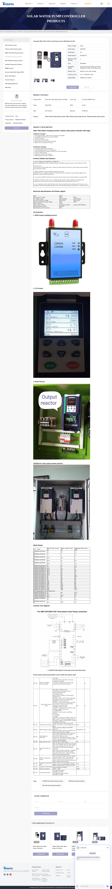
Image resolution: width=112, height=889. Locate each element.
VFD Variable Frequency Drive (14, 60)
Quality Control (60, 872)
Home (2, 31)
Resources (52, 3)
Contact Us (74, 3)
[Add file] (77, 886)
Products (40, 3)
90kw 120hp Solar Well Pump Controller (39, 847)
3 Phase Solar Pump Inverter (13, 49)
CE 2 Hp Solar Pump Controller (51, 785)
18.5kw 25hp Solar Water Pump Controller (59, 847)
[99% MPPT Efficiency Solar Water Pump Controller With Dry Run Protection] (99, 833)
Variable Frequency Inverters (13, 64)
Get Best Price (72, 87)
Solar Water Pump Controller (14, 31)
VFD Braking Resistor (11, 83)
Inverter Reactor (10, 79)
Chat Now (88, 3)
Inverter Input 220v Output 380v (14, 72)
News (68, 870)
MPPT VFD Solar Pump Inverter (14, 53)
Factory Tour (59, 870)
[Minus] (108, 848)
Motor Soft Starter (10, 76)
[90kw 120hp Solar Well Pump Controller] (41, 833)
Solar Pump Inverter (11, 45)
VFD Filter (8, 87)
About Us (28, 3)
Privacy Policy (69, 876)
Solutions (63, 3)
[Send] (107, 886)
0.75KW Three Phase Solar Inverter (52, 781)
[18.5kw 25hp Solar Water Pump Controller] (60, 833)
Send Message (45, 813)
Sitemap (58, 875)
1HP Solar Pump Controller (76, 781)
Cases (69, 872)
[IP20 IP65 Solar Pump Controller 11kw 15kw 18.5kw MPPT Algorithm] (80, 836)
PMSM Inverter (9, 68)
